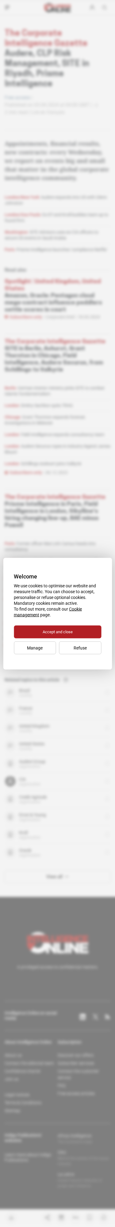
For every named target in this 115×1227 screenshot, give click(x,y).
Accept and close (58, 631)
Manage (35, 647)
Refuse (80, 647)
